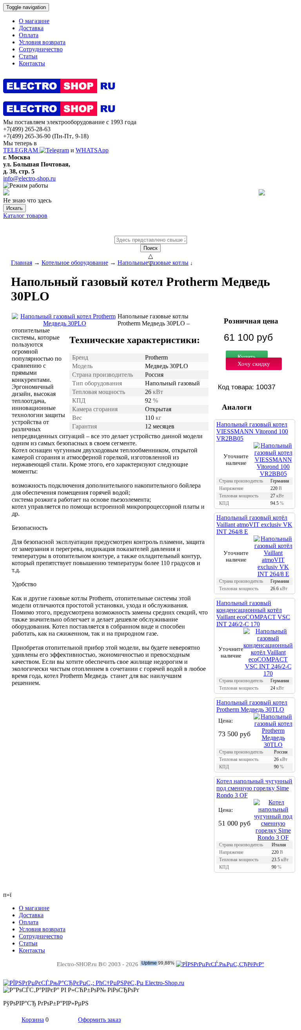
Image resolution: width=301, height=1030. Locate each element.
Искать (14, 208)
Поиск (150, 248)
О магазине (34, 21)
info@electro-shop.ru (29, 178)
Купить (247, 357)
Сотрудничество (41, 49)
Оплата (28, 35)
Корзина (33, 1019)
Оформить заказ (99, 1019)
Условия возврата (42, 42)
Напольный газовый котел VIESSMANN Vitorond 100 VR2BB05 (252, 431)
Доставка (31, 28)
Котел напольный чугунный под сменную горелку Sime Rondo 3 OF (254, 788)
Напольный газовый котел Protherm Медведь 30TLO (251, 706)
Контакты (32, 63)
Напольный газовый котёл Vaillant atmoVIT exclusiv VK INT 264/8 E (254, 524)
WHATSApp (92, 150)
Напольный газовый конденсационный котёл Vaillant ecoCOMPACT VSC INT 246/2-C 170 (253, 613)
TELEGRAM (21, 150)
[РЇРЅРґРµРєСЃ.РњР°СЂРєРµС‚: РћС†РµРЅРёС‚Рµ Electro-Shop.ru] (93, 982)
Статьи (28, 56)
